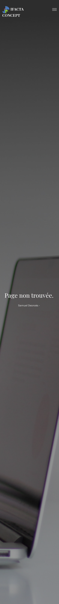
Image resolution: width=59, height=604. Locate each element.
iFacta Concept (13, 12)
